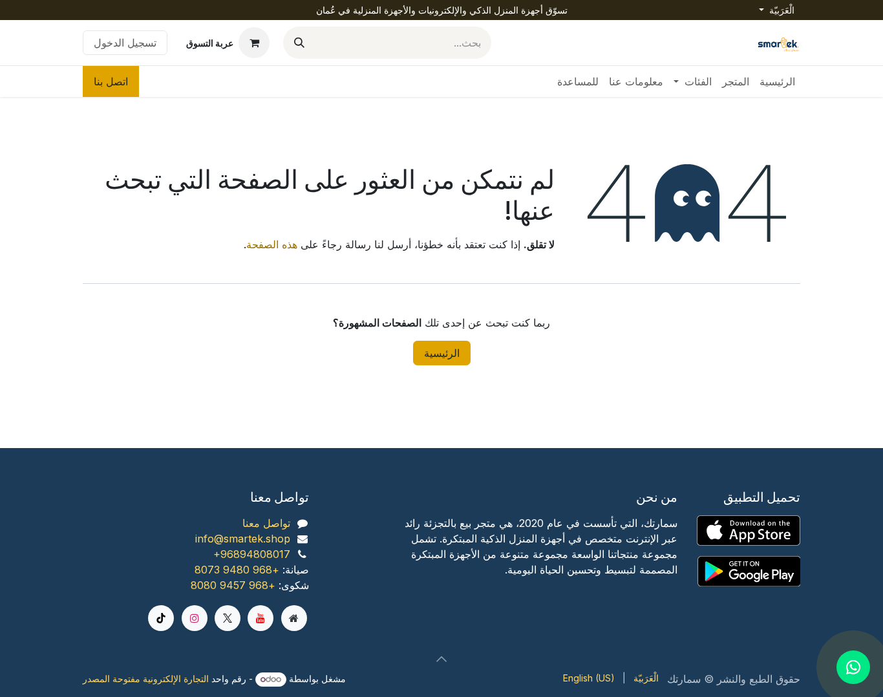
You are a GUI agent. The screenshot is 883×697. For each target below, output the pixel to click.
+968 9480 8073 (237, 569)
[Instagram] (194, 618)
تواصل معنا (266, 523)
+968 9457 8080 (233, 585)
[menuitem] (777, 81)
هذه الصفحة (271, 244)
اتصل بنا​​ (111, 81)
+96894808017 (251, 554)
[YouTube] (260, 618)
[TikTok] (161, 618)
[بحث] (299, 43)
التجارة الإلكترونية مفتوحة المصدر (146, 678)
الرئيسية (442, 353)
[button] (441, 658)
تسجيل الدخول (125, 42)
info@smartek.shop (242, 538)
